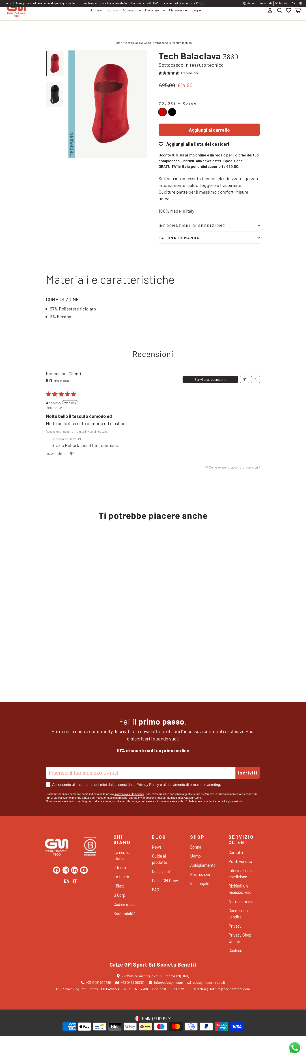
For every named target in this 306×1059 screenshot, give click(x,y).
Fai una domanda (179, 237)
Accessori (130, 10)
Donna (94, 10)
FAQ (155, 889)
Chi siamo (176, 10)
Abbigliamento (202, 865)
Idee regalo (199, 883)
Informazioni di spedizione (192, 225)
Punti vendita (240, 861)
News (157, 846)
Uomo (111, 10)
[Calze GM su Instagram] (65, 870)
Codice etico (124, 904)
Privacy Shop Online (239, 938)
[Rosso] (162, 112)
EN (293, 3)
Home (118, 43)
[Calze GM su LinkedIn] (74, 870)
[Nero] (172, 112)
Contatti (235, 852)
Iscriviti (283, 3)
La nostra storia (122, 855)
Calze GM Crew (165, 880)
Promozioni (153, 10)
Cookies (235, 950)
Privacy (234, 925)
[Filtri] (244, 379)
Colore (178, 103)
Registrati (265, 3)
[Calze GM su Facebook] (56, 870)
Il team (120, 867)
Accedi (251, 3)
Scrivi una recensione (210, 379)
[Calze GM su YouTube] (84, 870)
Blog (194, 10)
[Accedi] (270, 10)
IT (75, 881)
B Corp (119, 895)
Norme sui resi (241, 901)
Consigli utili (162, 871)
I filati (119, 885)
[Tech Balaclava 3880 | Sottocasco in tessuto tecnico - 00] (55, 655)
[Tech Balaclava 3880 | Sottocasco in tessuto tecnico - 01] (49, 655)
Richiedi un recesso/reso (239, 889)
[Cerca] (279, 10)
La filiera (121, 876)
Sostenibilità (125, 913)
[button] (169, 73)
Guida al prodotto (159, 859)
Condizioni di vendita (239, 913)
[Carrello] (297, 10)
